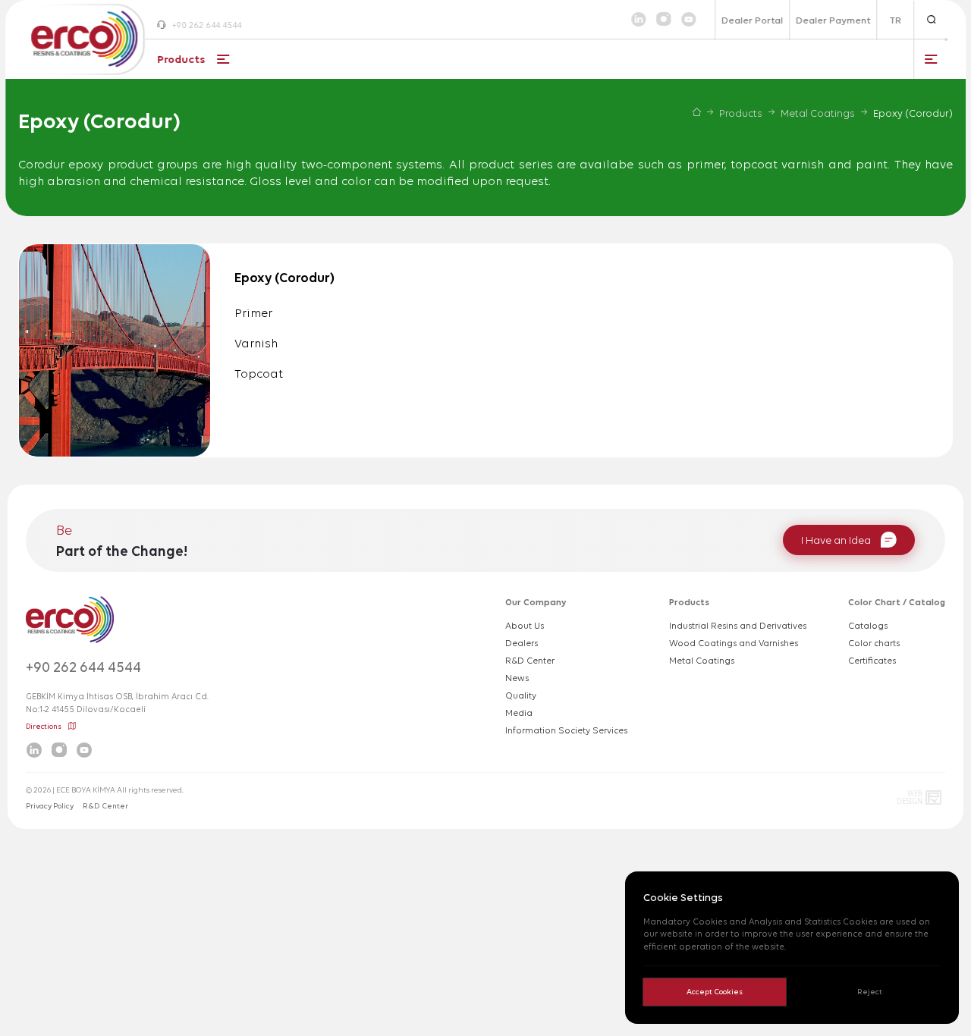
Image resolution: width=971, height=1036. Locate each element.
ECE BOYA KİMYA (85, 790)
